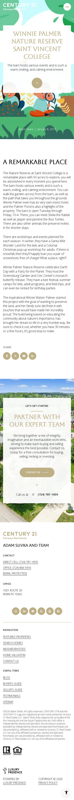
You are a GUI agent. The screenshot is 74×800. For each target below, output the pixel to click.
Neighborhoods (14, 649)
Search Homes (13, 643)
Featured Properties (17, 637)
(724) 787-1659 (48, 494)
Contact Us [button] (11, 661)
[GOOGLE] (58, 611)
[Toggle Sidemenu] (67, 7)
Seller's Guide (12, 690)
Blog (6, 677)
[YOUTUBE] (33, 611)
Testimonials (11, 696)
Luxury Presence (14, 783)
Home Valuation (14, 655)
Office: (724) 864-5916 (17, 567)
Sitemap (8, 702)
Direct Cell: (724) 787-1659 (20, 562)
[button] (37, 472)
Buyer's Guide (12, 683)
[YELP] (41, 611)
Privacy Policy (48, 783)
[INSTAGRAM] (16, 611)
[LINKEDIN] (24, 611)
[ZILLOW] (50, 611)
